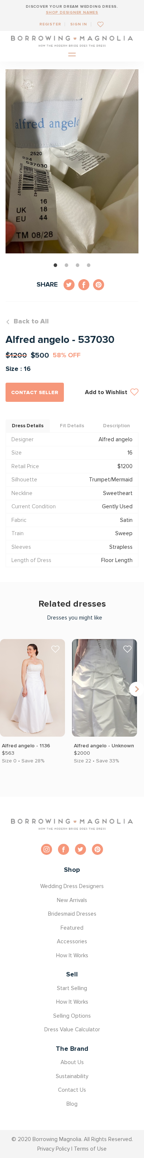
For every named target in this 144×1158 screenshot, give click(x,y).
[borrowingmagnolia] (72, 41)
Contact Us (72, 1090)
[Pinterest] (97, 849)
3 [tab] (77, 265)
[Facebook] (63, 849)
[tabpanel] (72, 161)
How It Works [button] (72, 955)
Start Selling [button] (72, 988)
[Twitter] (80, 849)
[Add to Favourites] (97, 24)
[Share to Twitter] (69, 284)
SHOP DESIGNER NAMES (72, 12)
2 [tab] (66, 265)
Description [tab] (116, 426)
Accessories (72, 941)
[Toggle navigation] (72, 55)
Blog (72, 1104)
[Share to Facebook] (83, 284)
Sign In (78, 24)
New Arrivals (72, 900)
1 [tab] (55, 265)
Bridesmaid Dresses (72, 913)
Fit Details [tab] (72, 426)
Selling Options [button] (72, 1016)
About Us (72, 1062)
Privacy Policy (53, 1148)
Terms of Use (90, 1148)
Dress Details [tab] (28, 426)
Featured (72, 927)
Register (50, 24)
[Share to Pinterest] (98, 284)
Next (136, 689)
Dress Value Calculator (72, 1029)
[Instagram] (46, 849)
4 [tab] (88, 265)
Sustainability (72, 1076)
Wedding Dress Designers (72, 886)
